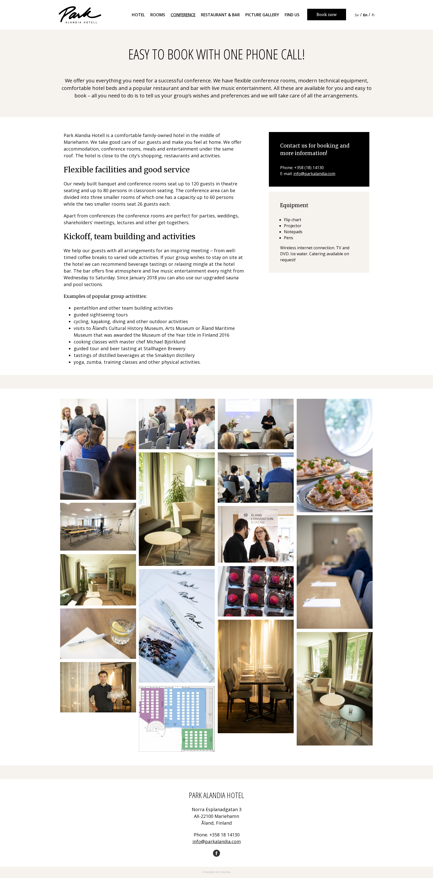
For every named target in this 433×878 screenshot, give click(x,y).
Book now (326, 14)
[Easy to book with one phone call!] (98, 449)
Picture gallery (262, 15)
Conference (183, 15)
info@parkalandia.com (314, 173)
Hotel (138, 15)
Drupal (225, 872)
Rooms (157, 15)
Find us (292, 15)
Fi (373, 14)
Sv (357, 14)
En (365, 14)
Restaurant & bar (220, 15)
